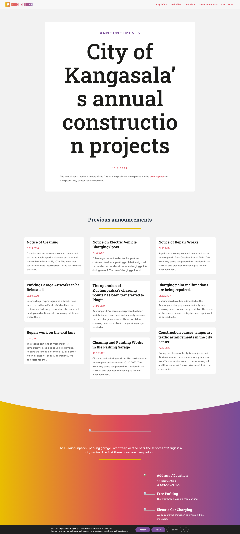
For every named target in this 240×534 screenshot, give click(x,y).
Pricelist (176, 4)
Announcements (208, 4)
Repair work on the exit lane (51, 332)
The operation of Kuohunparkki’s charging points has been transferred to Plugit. (118, 292)
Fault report (228, 4)
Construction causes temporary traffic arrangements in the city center (185, 337)
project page (157, 176)
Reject (158, 529)
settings (123, 531)
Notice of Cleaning (42, 242)
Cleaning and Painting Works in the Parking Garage (117, 344)
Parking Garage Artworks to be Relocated (53, 287)
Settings (174, 529)
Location (190, 4)
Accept (143, 529)
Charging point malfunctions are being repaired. (183, 287)
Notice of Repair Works (178, 242)
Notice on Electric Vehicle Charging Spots (114, 244)
